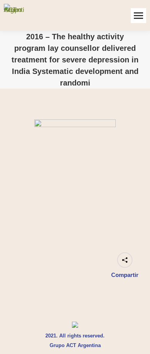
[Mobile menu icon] (138, 15)
